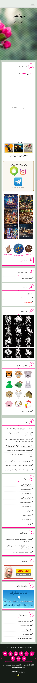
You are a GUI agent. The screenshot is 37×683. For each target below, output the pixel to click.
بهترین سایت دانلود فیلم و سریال (22, 552)
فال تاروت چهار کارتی (26, 493)
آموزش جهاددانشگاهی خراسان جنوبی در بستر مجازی (19, 455)
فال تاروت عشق (27, 515)
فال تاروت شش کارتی (26, 502)
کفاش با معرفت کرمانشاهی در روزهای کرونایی (19, 450)
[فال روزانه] (11, 202)
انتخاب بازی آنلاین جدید (18, 155)
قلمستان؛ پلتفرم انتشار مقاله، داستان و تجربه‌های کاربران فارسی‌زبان (19, 540)
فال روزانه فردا (27, 634)
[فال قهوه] (26, 217)
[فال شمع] (11, 217)
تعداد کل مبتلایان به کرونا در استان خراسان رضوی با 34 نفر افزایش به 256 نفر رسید (19, 440)
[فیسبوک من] (21, 653)
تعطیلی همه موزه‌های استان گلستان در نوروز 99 (19, 445)
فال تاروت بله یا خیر (26, 519)
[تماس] (10, 653)
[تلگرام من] (26, 653)
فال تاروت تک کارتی (26, 484)
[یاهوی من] (32, 653)
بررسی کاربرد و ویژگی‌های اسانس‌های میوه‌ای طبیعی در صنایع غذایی (20, 546)
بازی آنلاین (19, 16)
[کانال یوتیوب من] (18, 658)
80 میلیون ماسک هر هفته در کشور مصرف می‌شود (19, 469)
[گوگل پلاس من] (24, 658)
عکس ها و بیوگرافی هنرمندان (24, 638)
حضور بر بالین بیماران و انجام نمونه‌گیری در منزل (18, 460)
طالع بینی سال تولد (26, 411)
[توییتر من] (5, 653)
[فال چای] (26, 232)
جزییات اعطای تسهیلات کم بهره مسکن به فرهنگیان (18, 465)
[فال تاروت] (26, 202)
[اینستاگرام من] (16, 653)
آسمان (30, 293)
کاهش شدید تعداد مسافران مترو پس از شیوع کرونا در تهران (20, 433)
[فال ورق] (11, 232)
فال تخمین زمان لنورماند (25, 621)
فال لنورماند (28, 629)
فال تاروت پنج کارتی (26, 497)
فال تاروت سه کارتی (26, 489)
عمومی (22, 260)
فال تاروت (29, 523)
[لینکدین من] (13, 658)
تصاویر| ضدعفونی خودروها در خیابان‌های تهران (19, 428)
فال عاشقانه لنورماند (26, 625)
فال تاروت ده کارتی (26, 510)
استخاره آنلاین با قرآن (26, 278)
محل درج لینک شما (26, 297)
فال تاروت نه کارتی (26, 506)
